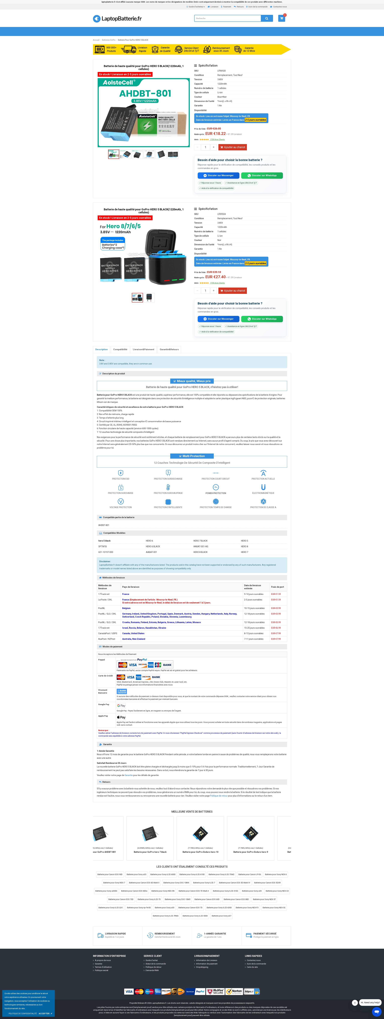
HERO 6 (149, 541)
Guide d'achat (152, 960)
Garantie (129, 775)
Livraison (214, 7)
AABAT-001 (151, 552)
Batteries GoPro (109, 40)
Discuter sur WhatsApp (264, 175)
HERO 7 (244, 552)
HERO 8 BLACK (200, 552)
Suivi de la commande (257, 7)
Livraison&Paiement (143, 349)
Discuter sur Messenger (221, 175)
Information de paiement (207, 964)
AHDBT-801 (103, 525)
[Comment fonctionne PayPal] (195, 991)
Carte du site (252, 967)
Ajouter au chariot (234, 147)
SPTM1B (102, 546)
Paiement (227, 7)
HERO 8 (244, 546)
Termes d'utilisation (103, 967)
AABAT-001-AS (201, 546)
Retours (240, 7)
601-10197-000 (105, 552)
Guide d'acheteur (196, 7)
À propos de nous (103, 960)
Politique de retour (219, 796)
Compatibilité (120, 349)
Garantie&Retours (169, 349)
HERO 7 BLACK (200, 541)
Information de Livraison (206, 960)
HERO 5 (244, 541)
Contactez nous (280, 7)
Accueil (96, 40)
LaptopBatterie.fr (121, 18)
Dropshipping (202, 967)
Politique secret (101, 970)
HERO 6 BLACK (153, 546)
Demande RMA (152, 970)
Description (101, 349)
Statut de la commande (156, 964)
